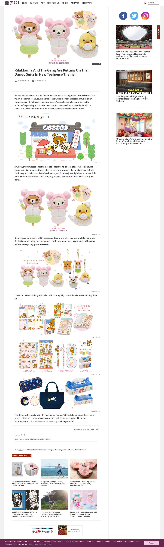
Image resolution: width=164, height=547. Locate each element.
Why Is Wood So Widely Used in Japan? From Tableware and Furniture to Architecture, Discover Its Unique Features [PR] (133, 55)
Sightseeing (53, 3)
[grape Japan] (15, 450)
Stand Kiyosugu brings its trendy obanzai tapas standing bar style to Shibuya (132, 98)
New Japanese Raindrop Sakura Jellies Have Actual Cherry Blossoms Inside (82, 484)
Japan (27, 439)
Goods (65, 3)
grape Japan (12, 3)
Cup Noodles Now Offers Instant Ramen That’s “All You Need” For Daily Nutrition (25, 484)
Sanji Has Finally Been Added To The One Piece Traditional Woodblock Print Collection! (24, 514)
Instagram (145, 16)
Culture (34, 3)
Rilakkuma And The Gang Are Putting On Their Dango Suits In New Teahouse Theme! (52, 72)
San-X (98, 63)
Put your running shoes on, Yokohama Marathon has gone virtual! (53, 484)
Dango (22, 439)
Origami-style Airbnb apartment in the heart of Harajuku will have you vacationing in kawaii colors (134, 141)
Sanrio (41, 439)
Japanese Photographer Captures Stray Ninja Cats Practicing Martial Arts (51, 514)
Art (43, 3)
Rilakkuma (34, 439)
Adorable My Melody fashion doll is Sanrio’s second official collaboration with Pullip (83, 514)
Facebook (123, 16)
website (59, 418)
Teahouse (48, 439)
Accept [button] (151, 543)
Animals (75, 3)
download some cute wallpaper (45, 421)
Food (24, 3)
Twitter (134, 16)
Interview (87, 3)
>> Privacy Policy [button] (45, 544)
